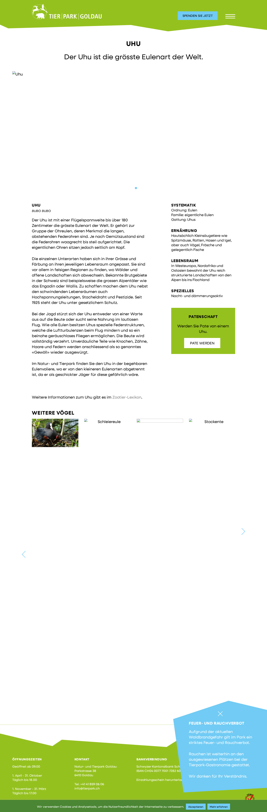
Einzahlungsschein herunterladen (161, 780)
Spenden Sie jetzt (198, 15)
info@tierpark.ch (87, 788)
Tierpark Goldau (67, 12)
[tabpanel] (133, 131)
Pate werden (202, 343)
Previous (25, 554)
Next (241, 531)
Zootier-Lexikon (126, 397)
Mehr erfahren (219, 806)
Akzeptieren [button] (195, 806)
